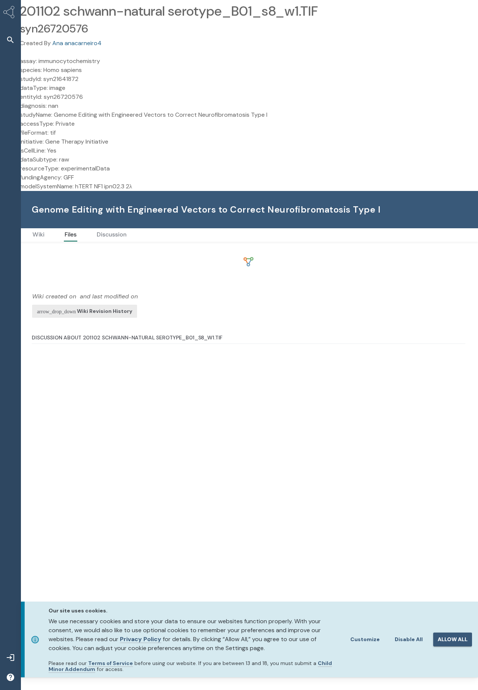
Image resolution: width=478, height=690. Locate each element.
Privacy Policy (140, 639)
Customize (365, 639)
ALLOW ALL (453, 639)
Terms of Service (110, 663)
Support (442, 209)
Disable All (409, 639)
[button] (10, 40)
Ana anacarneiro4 (77, 43)
